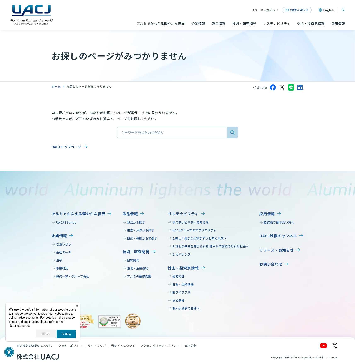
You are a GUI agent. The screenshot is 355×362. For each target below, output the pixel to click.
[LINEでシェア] (291, 87)
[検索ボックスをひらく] (343, 10)
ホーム (56, 86)
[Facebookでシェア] (273, 87)
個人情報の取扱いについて (35, 346)
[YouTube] (323, 345)
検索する (232, 132)
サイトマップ (97, 346)
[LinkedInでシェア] (300, 87)
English (328, 10)
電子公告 (191, 346)
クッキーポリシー (70, 346)
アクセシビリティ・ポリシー (160, 346)
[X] (334, 345)
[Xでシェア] (282, 87)
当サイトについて (123, 346)
